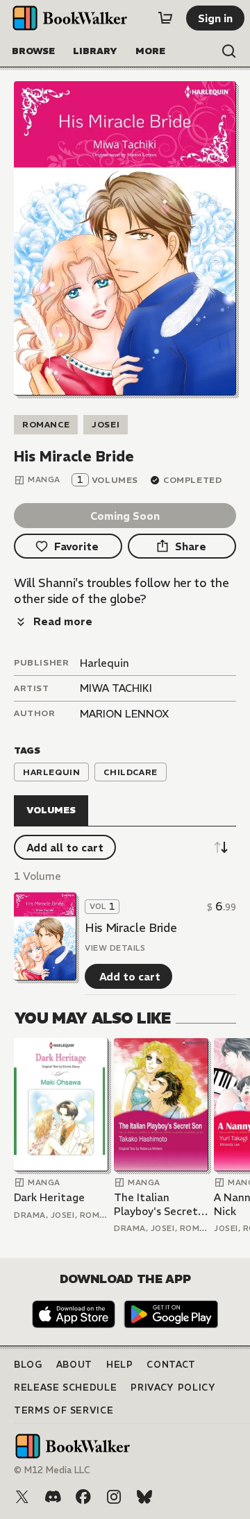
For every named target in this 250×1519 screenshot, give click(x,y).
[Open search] (229, 51)
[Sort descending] (221, 847)
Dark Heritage (49, 1197)
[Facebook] (83, 1496)
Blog (28, 1364)
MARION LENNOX (124, 713)
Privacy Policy (173, 1387)
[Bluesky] (144, 1496)
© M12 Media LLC (52, 1470)
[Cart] (165, 18)
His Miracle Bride (130, 927)
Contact (171, 1364)
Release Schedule (65, 1387)
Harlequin (104, 663)
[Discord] (52, 1496)
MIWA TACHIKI (116, 688)
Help (119, 1364)
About (74, 1364)
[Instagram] (114, 1496)
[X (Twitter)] (22, 1496)
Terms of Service (63, 1410)
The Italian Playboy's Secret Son (156, 1204)
